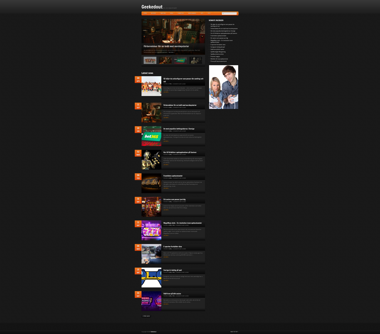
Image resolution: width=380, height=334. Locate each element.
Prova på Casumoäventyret (219, 61)
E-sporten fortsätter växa (172, 246)
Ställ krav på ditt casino (172, 293)
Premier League (215, 56)
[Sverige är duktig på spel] (151, 277)
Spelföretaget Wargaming (218, 52)
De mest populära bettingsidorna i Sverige (164, 46)
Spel (209, 13)
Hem (145, 13)
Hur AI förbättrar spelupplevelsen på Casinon (179, 152)
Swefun (163, 13)
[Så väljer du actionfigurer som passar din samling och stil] (151, 86)
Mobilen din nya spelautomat (219, 59)
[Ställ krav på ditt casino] (151, 301)
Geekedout (152, 6)
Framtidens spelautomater (173, 176)
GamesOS (181, 13)
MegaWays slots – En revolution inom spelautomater (182, 223)
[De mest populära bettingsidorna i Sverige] (151, 136)
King (171, 13)
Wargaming (192, 13)
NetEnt (153, 13)
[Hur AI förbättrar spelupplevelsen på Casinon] (151, 160)
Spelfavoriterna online (217, 54)
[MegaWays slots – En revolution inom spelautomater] (151, 230)
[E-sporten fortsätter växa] (151, 254)
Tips (202, 13)
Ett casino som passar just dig (174, 199)
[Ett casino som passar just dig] (151, 207)
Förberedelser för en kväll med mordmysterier (180, 105)
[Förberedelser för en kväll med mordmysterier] (151, 112)
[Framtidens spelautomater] (151, 183)
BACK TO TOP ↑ (234, 331)
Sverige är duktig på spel (172, 270)
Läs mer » (162, 52)
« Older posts (146, 316)
